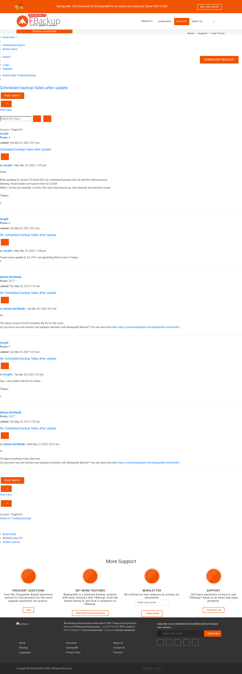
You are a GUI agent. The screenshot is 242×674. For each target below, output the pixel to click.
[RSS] (195, 642)
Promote (118, 652)
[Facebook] (160, 642)
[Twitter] (169, 642)
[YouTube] (186, 642)
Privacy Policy (73, 652)
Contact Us (214, 610)
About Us (118, 643)
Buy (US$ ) (209, 7)
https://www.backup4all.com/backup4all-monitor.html (149, 327)
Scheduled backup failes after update (34, 87)
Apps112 (78, 630)
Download (71, 643)
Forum (158, 668)
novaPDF (106, 626)
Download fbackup (219, 59)
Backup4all (69, 626)
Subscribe (152, 613)
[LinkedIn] (178, 642)
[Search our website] (222, 21)
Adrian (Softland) (10, 277)
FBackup (23, 647)
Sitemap (147, 668)
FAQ (29, 610)
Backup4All (72, 647)
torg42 (4, 133)
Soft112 (68, 630)
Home (22, 643)
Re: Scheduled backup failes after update (28, 235)
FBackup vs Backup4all (90, 613)
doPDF (115, 626)
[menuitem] (14, 45)
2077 (12, 280)
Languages (25, 652)
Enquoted (110, 630)
